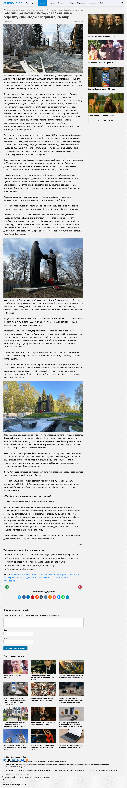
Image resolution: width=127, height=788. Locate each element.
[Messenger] (59, 597)
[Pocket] (54, 597)
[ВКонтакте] (45, 597)
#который (61, 574)
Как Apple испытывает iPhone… (101, 89)
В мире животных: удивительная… (101, 115)
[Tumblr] (41, 597)
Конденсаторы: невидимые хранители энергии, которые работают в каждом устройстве (70, 724)
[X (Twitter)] (19, 597)
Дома (34, 3)
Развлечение (92, 3)
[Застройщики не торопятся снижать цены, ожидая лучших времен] (15, 736)
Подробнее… (7, 782)
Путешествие (62, 3)
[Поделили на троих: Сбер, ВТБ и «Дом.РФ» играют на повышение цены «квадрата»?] (15, 714)
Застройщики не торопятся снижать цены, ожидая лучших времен (14, 747)
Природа (52, 3)
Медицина (81, 3)
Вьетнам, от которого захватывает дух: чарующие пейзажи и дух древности (42, 554)
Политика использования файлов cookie (102, 770)
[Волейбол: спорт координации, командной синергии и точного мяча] (43, 736)
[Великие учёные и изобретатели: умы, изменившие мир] (106, 24)
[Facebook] (24, 597)
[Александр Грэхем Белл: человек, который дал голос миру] (43, 714)
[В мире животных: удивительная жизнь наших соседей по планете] (106, 103)
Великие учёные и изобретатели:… (101, 36)
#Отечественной (52, 577)
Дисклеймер (9, 770)
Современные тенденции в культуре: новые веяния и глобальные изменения (43, 558)
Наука (72, 3)
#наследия (25, 577)
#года (40, 574)
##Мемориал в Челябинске (23, 574)
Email (6, 638)
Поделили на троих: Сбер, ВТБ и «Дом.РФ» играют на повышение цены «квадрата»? (14, 724)
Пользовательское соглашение (38, 770)
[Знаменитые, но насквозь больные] (15, 667)
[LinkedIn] (28, 597)
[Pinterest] (32, 597)
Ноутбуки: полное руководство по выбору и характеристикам (70, 746)
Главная (8, 10)
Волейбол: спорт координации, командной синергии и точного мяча (43, 747)
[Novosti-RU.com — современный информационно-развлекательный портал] (12, 3)
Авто (28, 3)
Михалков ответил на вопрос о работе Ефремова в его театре (36, 562)
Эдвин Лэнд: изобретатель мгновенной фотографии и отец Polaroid (43, 677)
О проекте (20, 770)
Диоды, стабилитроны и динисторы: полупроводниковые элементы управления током (71, 700)
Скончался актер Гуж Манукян (21, 569)
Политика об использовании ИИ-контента (68, 770)
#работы (65, 577)
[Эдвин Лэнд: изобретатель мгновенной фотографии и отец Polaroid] (43, 667)
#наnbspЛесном (10, 577)
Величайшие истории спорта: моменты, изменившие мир (42, 699)
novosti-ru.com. (12, 764)
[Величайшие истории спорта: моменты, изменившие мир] (43, 689)
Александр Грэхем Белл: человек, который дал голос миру (43, 724)
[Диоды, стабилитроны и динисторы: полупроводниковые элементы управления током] (71, 689)
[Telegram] (67, 597)
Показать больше (105, 121)
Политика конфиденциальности (17, 775)
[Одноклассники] (50, 597)
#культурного (74, 574)
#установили (9, 581)
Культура (42, 3)
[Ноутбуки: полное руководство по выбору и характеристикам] (71, 736)
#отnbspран (37, 577)
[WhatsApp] (63, 597)
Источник (79, 544)
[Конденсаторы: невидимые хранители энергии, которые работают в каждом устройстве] (71, 714)
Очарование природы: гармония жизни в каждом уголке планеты (71, 677)
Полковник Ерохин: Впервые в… (101, 62)
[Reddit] (37, 597)
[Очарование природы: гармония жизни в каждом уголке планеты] (71, 667)
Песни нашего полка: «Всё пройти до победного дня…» (32, 565)
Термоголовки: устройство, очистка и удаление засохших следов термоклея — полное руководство (14, 701)
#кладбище (50, 574)
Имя (5, 630)
